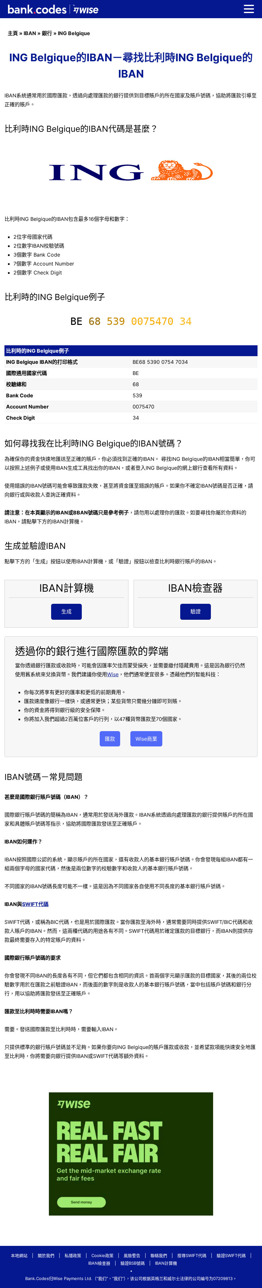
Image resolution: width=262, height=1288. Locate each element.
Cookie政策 (102, 1255)
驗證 (195, 611)
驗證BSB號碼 (132, 1263)
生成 (66, 611)
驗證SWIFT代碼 (231, 1255)
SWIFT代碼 (35, 904)
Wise (113, 674)
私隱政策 (73, 1255)
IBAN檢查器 (99, 1263)
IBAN (30, 33)
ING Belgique (74, 33)
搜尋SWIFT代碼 (191, 1255)
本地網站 (19, 1255)
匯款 (110, 739)
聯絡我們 (158, 1255)
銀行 (47, 33)
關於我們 (46, 1255)
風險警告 (132, 1255)
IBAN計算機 (166, 1263)
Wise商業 (146, 739)
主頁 (13, 33)
